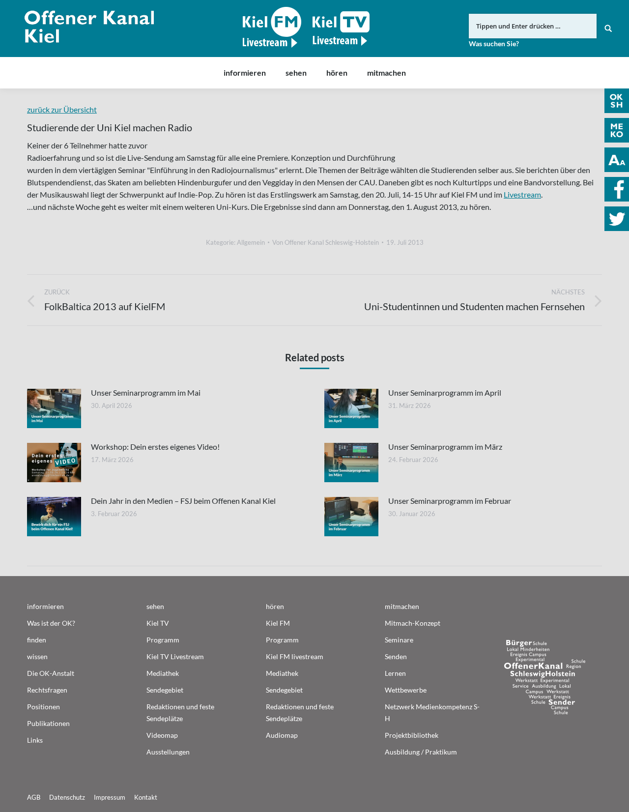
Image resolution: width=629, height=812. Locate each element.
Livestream (522, 194)
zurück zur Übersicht (62, 109)
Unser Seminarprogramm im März (445, 446)
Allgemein (251, 242)
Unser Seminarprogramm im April (444, 392)
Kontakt (145, 797)
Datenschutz (67, 797)
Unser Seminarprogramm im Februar (449, 500)
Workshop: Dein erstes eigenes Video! (155, 446)
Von (325, 242)
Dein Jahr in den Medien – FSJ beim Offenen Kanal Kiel (183, 500)
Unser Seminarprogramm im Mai (145, 392)
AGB (33, 797)
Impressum (109, 797)
